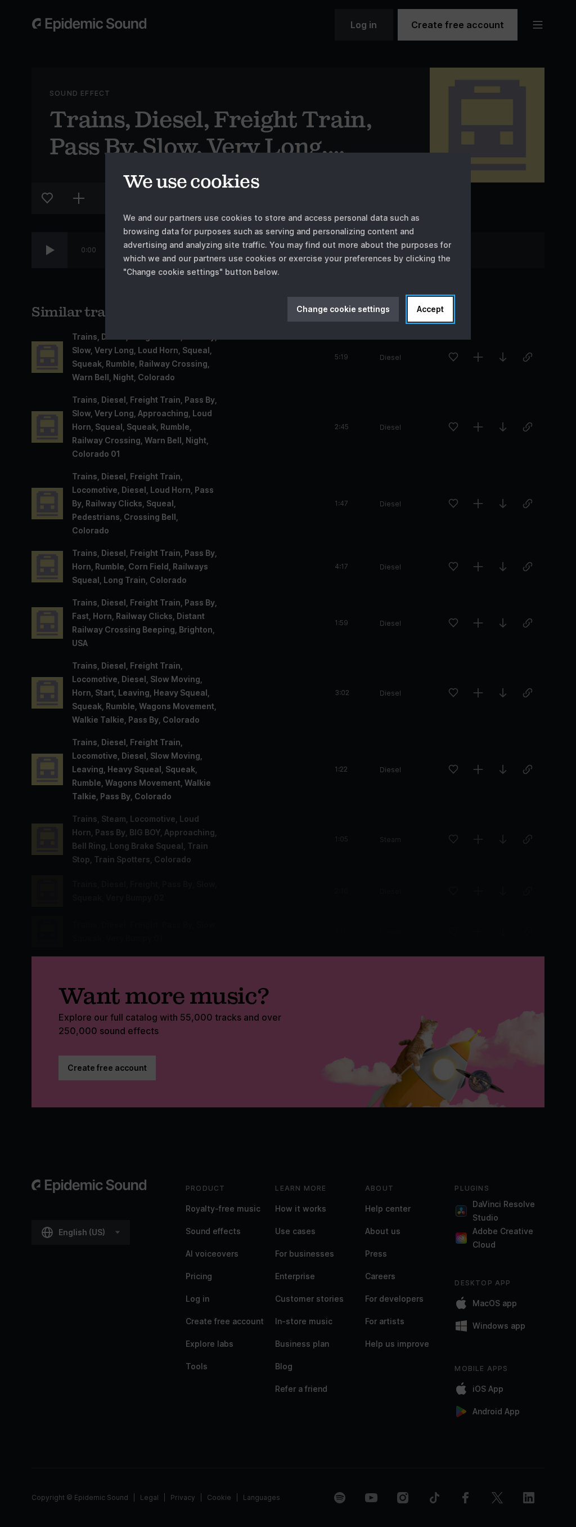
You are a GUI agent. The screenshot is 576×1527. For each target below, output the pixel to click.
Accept (430, 309)
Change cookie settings (343, 309)
